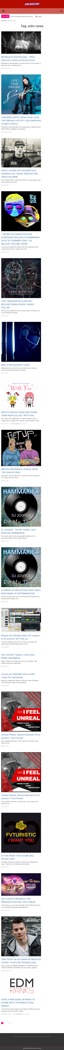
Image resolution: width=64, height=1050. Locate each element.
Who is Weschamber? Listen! (15, 365)
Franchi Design (37, 1048)
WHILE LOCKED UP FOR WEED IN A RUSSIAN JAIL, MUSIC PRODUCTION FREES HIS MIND (19, 173)
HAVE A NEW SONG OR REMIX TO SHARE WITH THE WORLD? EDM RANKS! (18, 1002)
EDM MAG (4, 20)
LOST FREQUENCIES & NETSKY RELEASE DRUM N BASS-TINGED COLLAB (17, 304)
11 (9, 1023)
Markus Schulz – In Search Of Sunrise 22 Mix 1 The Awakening (32, 16)
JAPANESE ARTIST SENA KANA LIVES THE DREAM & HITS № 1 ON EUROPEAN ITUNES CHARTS (21, 120)
